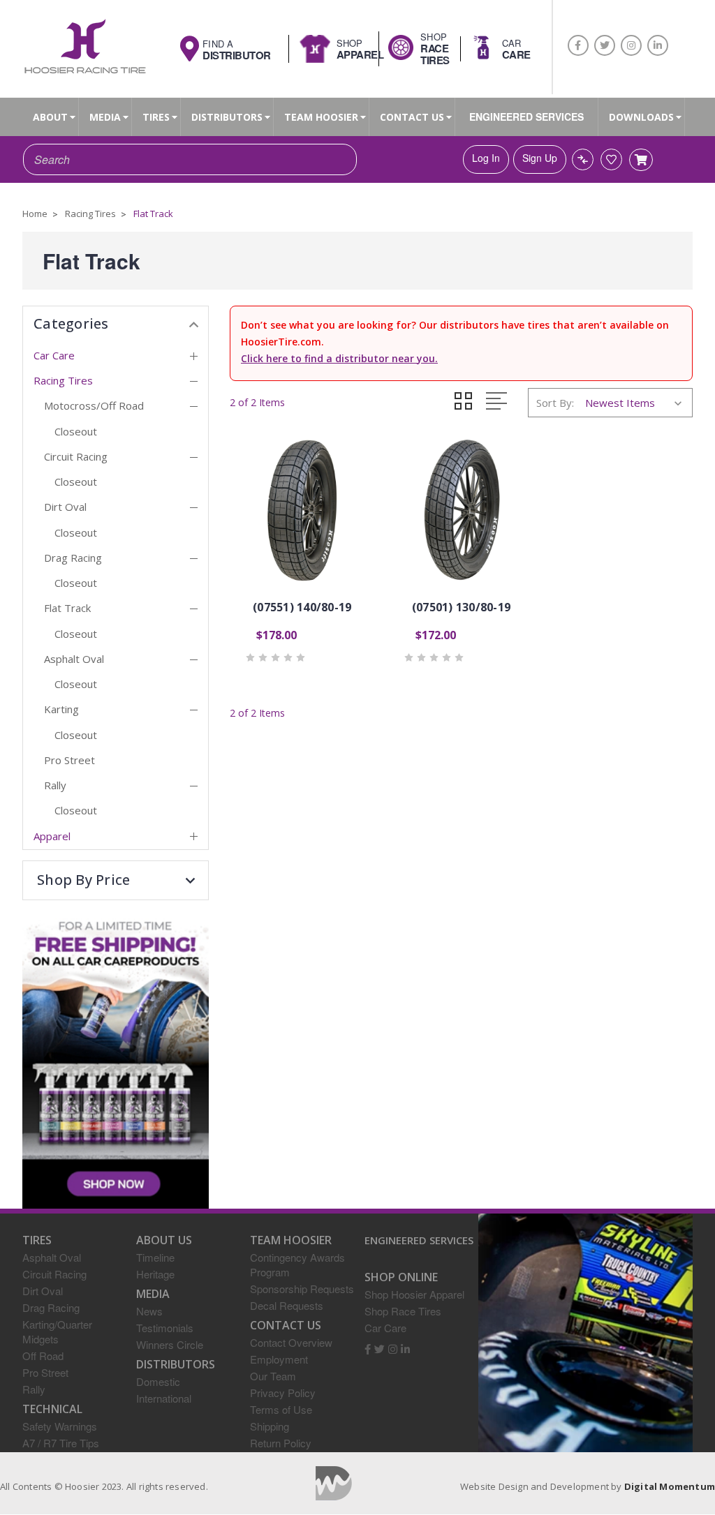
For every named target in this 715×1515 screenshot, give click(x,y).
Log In (486, 158)
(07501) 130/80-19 (461, 607)
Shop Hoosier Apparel (414, 1294)
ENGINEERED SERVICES (526, 117)
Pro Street (69, 760)
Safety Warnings (59, 1426)
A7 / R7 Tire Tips (60, 1442)
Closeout (75, 431)
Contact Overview (291, 1342)
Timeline (155, 1257)
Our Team (273, 1375)
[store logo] (84, 47)
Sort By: (555, 403)
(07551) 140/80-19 (302, 607)
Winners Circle (169, 1344)
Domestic (158, 1381)
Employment (279, 1359)
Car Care (54, 355)
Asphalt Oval (74, 658)
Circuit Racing (76, 456)
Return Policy (280, 1442)
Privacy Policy (283, 1392)
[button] (115, 880)
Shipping (269, 1426)
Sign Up (539, 158)
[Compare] (583, 159)
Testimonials (164, 1327)
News (149, 1311)
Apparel (52, 836)
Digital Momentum (334, 1483)
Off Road (43, 1355)
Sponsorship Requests (302, 1288)
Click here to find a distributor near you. (339, 358)
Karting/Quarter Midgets (57, 1331)
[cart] (641, 160)
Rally (55, 785)
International (163, 1398)
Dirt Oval (65, 506)
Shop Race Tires (402, 1311)
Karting (61, 709)
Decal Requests (286, 1305)
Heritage (155, 1274)
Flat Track (67, 608)
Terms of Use (281, 1409)
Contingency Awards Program (297, 1264)
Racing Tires (63, 380)
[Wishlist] (611, 159)
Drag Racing (73, 557)
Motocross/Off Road (94, 405)
